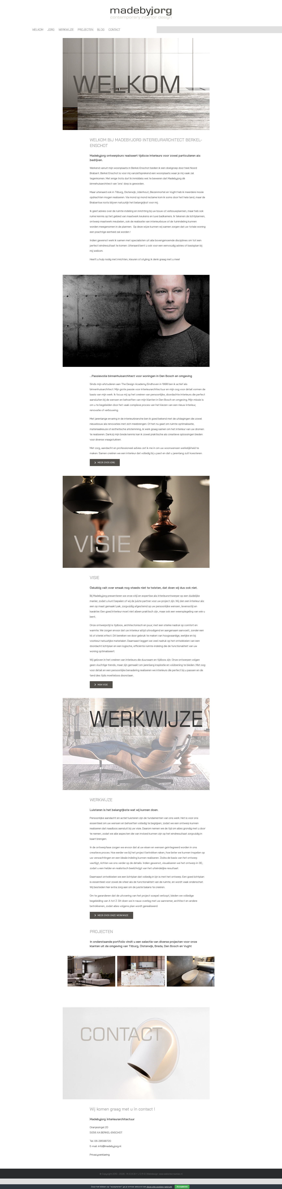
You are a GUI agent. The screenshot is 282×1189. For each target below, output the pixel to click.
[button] (70, 971)
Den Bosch (171, 946)
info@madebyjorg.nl (109, 1146)
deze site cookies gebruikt (159, 1186)
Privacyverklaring (100, 1154)
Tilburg (133, 946)
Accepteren (182, 1187)
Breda (159, 946)
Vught (188, 946)
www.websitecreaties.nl (171, 1174)
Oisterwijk (146, 946)
